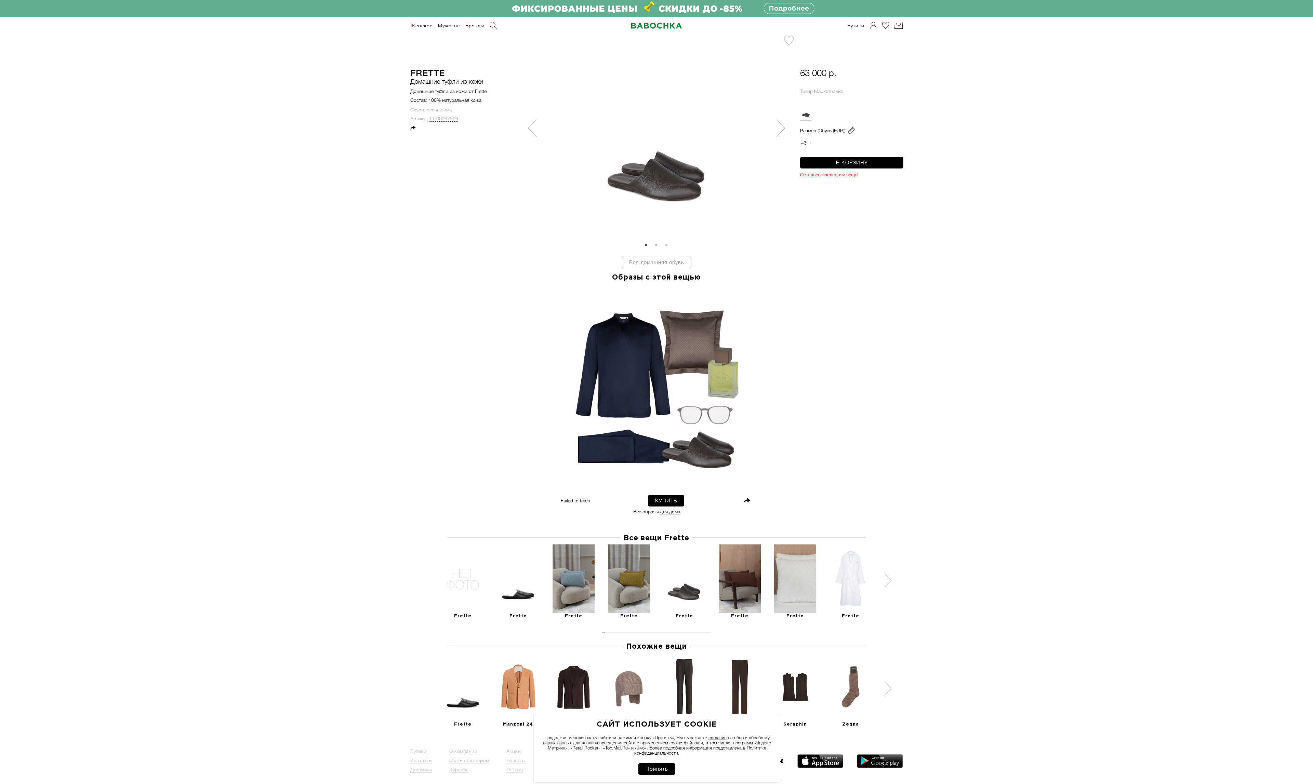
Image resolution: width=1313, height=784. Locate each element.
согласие (717, 737)
